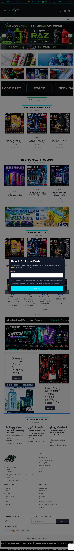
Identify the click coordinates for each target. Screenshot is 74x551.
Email (13, 271)
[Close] (63, 259)
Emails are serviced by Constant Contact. (50, 283)
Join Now (37, 288)
